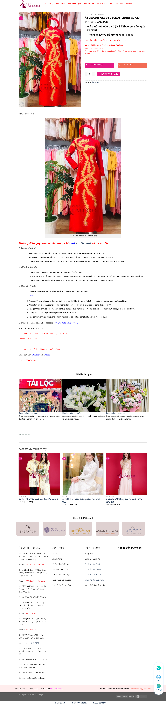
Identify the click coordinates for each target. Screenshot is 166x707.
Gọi (159, 672)
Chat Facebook (79, 703)
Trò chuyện (159, 690)
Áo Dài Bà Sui (89, 4)
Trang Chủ (49, 4)
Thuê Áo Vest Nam (93, 569)
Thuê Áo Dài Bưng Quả (94, 580)
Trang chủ (89, 14)
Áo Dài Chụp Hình (116, 4)
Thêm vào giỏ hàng (108, 74)
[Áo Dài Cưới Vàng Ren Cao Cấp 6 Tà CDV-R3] (126, 474)
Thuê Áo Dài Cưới (92, 564)
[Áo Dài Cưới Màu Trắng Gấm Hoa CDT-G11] (83, 474)
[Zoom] (21, 104)
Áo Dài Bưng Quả (74, 4)
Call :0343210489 (101, 703)
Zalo (158, 681)
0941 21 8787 (30, 613)
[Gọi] (158, 668)
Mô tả (21, 114)
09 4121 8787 (33, 643)
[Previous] (18, 481)
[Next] (147, 481)
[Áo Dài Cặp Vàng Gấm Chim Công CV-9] (39, 474)
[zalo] (158, 677)
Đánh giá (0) (29, 114)
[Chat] (158, 686)
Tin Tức (129, 4)
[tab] (21, 114)
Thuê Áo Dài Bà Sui (93, 574)
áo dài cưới (83, 243)
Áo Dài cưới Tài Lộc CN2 (66, 322)
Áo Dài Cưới (60, 4)
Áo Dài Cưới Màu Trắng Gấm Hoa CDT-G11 (81, 500)
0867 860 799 (30, 629)
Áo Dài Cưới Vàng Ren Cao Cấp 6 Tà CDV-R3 (124, 500)
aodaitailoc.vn (56, 688)
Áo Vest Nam (102, 4)
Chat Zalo (60, 703)
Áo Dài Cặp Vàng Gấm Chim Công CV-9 (38, 499)
